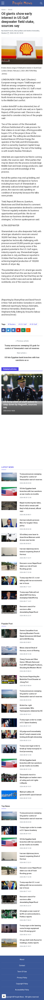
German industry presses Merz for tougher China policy (29, 523)
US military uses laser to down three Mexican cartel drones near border (30, 537)
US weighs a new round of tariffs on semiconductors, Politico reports (30, 914)
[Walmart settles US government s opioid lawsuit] (9, 795)
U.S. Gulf (23, 324)
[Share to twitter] (8, 330)
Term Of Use (22, 972)
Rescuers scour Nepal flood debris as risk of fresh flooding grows (30, 566)
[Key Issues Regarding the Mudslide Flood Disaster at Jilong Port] (9, 679)
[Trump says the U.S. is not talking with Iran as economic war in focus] (9, 581)
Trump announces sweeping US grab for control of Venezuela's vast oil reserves (31, 477)
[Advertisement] (22, 441)
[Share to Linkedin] (13, 330)
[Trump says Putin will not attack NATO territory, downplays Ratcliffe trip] (9, 596)
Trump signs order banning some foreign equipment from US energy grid (30, 928)
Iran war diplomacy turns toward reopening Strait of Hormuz (30, 551)
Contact (22, 965)
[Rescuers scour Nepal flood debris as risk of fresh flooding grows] (9, 567)
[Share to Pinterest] (18, 330)
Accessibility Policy (22, 990)
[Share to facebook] (3, 330)
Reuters (12, 324)
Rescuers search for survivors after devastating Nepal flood (29, 609)
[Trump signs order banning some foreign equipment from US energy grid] (9, 929)
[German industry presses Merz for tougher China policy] (9, 524)
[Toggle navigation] (41, 3)
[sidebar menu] (2, 3)
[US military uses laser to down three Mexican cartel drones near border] (9, 538)
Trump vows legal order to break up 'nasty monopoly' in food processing (30, 748)
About (22, 959)
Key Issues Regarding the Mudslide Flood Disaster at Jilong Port (30, 679)
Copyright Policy (22, 984)
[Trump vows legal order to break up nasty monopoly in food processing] (9, 749)
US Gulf (34, 324)
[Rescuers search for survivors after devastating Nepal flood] (9, 610)
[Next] (38, 395)
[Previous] (5, 395)
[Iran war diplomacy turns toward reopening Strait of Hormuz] (9, 552)
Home (3, 9)
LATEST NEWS (7, 467)
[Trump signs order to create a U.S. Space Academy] (9, 724)
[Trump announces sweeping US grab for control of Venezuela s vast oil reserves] (9, 478)
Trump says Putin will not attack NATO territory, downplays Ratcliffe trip (29, 595)
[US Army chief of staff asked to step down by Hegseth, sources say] (22, 387)
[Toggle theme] (4, 996)
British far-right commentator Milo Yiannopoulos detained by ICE (31, 708)
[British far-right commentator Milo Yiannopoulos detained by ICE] (9, 709)
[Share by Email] (28, 330)
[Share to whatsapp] (23, 330)
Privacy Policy (22, 978)
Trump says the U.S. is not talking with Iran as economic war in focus (31, 580)
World (10, 9)
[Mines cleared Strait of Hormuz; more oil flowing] (9, 651)
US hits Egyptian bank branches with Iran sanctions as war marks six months (31, 491)
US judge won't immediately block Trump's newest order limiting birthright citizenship (31, 734)
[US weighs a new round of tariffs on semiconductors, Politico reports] (9, 915)
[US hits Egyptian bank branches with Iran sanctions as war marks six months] (9, 492)
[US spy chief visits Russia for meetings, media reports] (9, 943)
